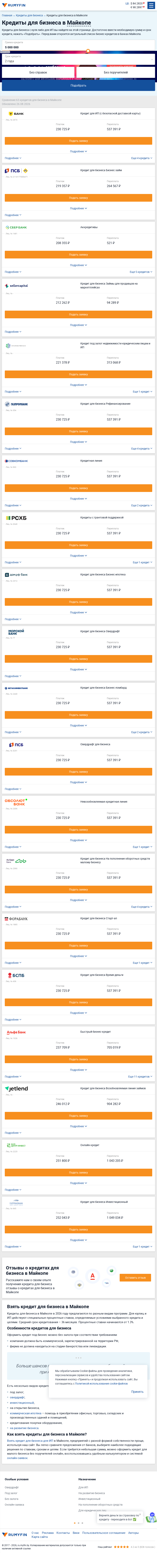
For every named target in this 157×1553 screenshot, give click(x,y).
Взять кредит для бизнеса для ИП (30, 1440)
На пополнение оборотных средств (100, 1504)
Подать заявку (78, 141)
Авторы (133, 1533)
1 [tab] (75, 1523)
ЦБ (127, 3)
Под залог (11, 1493)
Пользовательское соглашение (103, 1533)
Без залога (11, 1499)
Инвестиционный (89, 1499)
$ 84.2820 (137, 3)
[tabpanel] (40, 1492)
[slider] (88, 51)
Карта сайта (40, 1537)
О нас (35, 1533)
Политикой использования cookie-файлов (101, 1383)
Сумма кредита (14, 42)
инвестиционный (22, 1402)
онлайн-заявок (17, 1458)
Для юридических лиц (92, 1510)
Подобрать (78, 85)
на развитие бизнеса (24, 1428)
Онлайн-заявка (14, 1504)
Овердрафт (12, 1487)
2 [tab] (78, 1523)
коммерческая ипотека (25, 1413)
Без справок (38, 72)
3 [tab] (82, 1523)
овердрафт (17, 1397)
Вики (76, 1533)
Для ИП (83, 1487)
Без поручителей (116, 72)
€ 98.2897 (137, 7)
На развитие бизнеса (91, 1493)
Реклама (48, 1533)
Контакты (63, 1533)
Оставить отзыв (135, 1277)
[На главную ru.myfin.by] (14, 1535)
